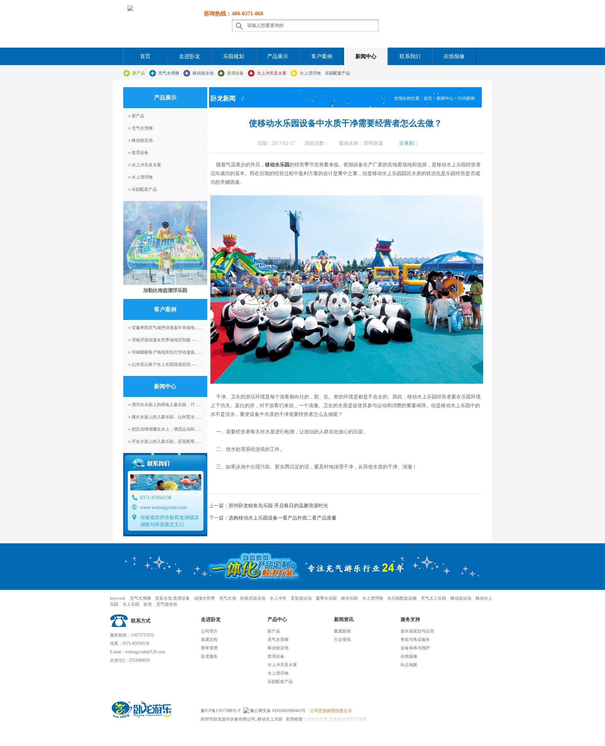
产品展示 (277, 56)
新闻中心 (365, 56)
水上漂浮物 (310, 73)
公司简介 (209, 631)
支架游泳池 (339, 719)
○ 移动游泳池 (140, 140)
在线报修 (454, 56)
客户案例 (321, 56)
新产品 (138, 73)
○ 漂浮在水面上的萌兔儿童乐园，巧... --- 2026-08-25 (176, 404)
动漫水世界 (317, 719)
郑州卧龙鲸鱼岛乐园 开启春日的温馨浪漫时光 (278, 505)
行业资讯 (342, 639)
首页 (145, 56)
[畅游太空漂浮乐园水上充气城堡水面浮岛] (165, 243)
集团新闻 (342, 631)
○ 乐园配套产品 (142, 189)
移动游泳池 (203, 73)
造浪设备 (235, 73)
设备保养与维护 (415, 648)
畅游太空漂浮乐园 (165, 290)
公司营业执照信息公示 (331, 710)
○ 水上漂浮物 (140, 177)
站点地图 (409, 664)
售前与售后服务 (415, 639)
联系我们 (409, 56)
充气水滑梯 (168, 73)
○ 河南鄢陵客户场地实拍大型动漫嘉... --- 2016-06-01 (176, 352)
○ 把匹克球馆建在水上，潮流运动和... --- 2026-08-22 (176, 429)
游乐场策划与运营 (417, 631)
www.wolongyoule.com (163, 507)
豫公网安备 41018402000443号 (277, 710)
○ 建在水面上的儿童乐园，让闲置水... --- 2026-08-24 (176, 416)
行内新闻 (466, 98)
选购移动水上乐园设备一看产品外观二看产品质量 (282, 518)
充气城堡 (358, 719)
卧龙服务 (209, 656)
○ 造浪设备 (138, 152)
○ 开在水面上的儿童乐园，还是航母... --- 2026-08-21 (176, 441)
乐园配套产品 (337, 73)
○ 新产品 (136, 115)
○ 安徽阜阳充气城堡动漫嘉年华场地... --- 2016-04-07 (176, 327)
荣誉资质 (209, 648)
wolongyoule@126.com (145, 651)
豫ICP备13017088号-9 (220, 710)
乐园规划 (233, 56)
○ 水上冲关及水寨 (144, 164)
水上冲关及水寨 (271, 73)
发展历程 (209, 639)
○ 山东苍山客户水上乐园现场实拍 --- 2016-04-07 (172, 364)
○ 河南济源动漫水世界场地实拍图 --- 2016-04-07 (172, 339)
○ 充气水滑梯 (140, 128)
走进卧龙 (189, 56)
